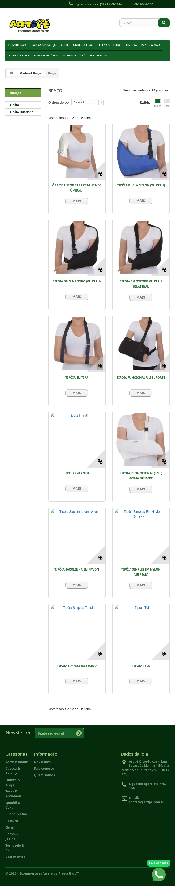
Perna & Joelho (109, 45)
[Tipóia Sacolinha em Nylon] (77, 535)
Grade (157, 105)
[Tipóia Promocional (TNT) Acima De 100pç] (141, 439)
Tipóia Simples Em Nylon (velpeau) (141, 572)
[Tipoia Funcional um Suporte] (141, 343)
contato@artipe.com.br (146, 802)
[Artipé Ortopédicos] (30, 26)
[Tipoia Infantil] (77, 439)
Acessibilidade (17, 45)
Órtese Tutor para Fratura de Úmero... (76, 188)
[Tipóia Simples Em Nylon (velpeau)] (141, 535)
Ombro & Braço (84, 45)
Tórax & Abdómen (45, 55)
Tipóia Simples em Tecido (77, 666)
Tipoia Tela (141, 666)
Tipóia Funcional (22, 112)
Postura (131, 45)
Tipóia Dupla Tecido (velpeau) (77, 281)
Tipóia (14, 105)
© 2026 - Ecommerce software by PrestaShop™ (42, 873)
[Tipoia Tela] (141, 631)
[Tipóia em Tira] (77, 343)
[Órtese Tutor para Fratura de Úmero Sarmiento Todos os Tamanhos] (77, 151)
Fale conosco (143, 4)
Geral (65, 45)
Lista (167, 105)
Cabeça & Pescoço (44, 45)
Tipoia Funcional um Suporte (141, 377)
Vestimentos (99, 55)
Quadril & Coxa (18, 55)
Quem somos (44, 775)
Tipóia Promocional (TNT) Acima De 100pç (141, 475)
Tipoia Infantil (77, 473)
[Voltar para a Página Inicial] (11, 73)
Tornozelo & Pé (74, 55)
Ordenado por (59, 102)
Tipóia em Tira (76, 377)
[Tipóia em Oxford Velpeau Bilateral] (141, 247)
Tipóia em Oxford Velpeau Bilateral (141, 284)
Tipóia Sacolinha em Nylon (76, 569)
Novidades (42, 762)
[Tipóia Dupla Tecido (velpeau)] (77, 247)
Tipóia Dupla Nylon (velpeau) (141, 185)
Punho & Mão (150, 45)
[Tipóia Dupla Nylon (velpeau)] (141, 151)
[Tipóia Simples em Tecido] (77, 631)
